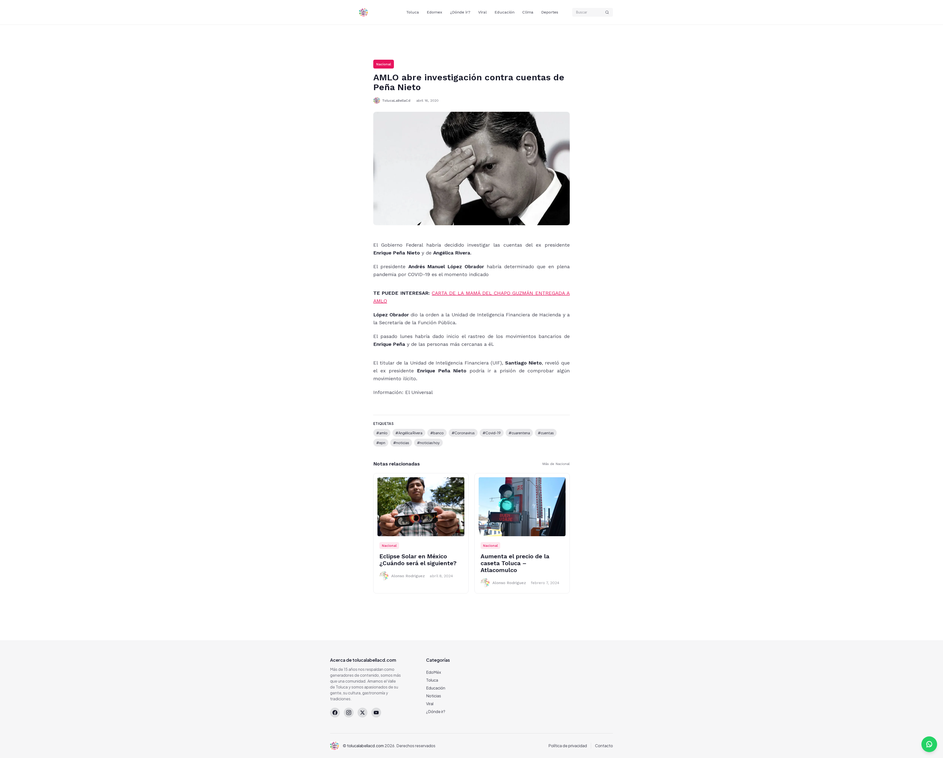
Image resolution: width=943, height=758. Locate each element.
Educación (504, 12)
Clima (527, 12)
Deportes (549, 12)
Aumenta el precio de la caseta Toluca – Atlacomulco (515, 563)
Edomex (434, 12)
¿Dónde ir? (460, 12)
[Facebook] (335, 712)
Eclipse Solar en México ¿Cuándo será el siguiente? (418, 560)
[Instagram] (349, 712)
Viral (482, 12)
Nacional (383, 64)
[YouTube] (376, 712)
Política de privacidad (567, 745)
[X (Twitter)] (362, 712)
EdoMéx (433, 672)
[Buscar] (607, 12)
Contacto (604, 745)
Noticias (433, 695)
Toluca (412, 12)
